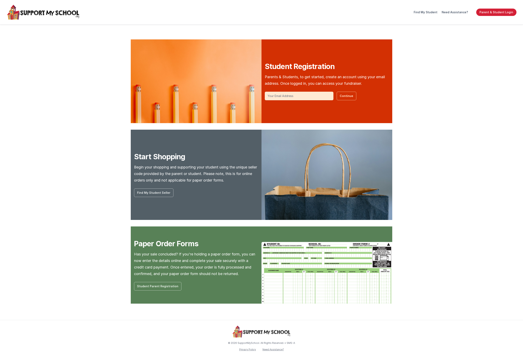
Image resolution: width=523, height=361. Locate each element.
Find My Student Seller (153, 192)
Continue (346, 96)
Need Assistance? (455, 12)
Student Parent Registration (157, 286)
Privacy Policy (247, 349)
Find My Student (425, 12)
